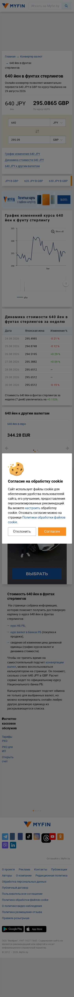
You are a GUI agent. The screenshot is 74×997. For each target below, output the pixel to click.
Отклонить (22, 531)
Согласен (52, 531)
